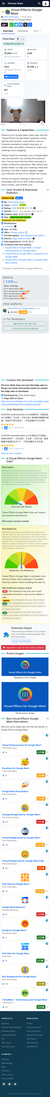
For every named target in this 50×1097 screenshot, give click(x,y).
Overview (8, 31)
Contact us (6, 1071)
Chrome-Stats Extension (12, 1027)
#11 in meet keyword (13, 289)
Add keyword (32, 1047)
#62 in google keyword (14, 294)
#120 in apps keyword (14, 298)
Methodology (7, 1063)
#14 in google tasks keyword (16, 291)
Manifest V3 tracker (35, 1035)
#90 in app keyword (13, 296)
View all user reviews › (12, 453)
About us (5, 1059)
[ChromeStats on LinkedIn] (4, 1084)
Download (23, 31)
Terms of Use (7, 1075)
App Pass (5, 1023)
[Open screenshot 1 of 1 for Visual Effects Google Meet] (23, 112)
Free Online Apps (11, 17)
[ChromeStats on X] (15, 1084)
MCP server (6, 1043)
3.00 (22, 208)
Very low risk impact (20, 217)
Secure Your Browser (21, 641)
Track (21, 39)
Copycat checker (34, 1031)
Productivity (27, 17)
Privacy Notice (8, 1078)
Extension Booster (9, 1035)
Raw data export (8, 1047)
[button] (3, 3)
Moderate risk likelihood (14, 220)
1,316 (12, 281)
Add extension (32, 1043)
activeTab (9, 226)
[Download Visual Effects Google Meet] (13, 70)
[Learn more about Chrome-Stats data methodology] (33, 238)
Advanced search (34, 1027)
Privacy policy (18, 232)
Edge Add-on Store (13, 44)
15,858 (14, 205)
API (3, 1039)
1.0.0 (15, 211)
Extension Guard (8, 1031)
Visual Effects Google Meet (20, 308)
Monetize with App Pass (26, 323)
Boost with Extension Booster (26, 328)
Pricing (29, 1023)
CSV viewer (31, 1039)
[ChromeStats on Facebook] (9, 1084)
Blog (3, 1067)
